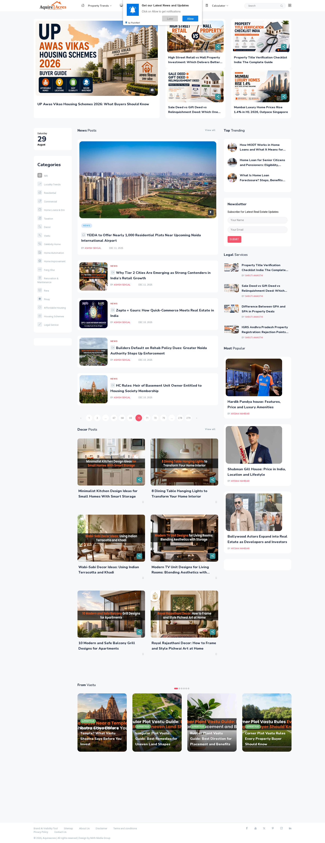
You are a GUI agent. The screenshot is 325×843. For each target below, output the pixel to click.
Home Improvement (54, 261)
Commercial (50, 201)
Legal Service (51, 324)
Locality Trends (52, 184)
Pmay (47, 299)
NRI (46, 175)
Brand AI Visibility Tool (46, 828)
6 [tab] (188, 688)
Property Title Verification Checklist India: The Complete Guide (264, 270)
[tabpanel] (102, 722)
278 (180, 418)
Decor (47, 227)
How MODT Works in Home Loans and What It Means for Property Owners (261, 150)
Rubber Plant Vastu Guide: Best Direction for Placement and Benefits (211, 738)
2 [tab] (179, 688)
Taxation (48, 218)
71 (147, 418)
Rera (46, 290)
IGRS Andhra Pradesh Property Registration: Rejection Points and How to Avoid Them (265, 332)
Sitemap (68, 828)
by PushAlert (134, 22)
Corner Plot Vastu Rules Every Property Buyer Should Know (265, 738)
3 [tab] (181, 688)
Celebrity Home (52, 244)
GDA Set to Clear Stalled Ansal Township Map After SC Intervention (95, 104)
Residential (50, 193)
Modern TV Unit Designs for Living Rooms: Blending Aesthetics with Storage (180, 572)
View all (210, 130)
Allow (190, 18)
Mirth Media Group (100, 838)
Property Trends (98, 6)
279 (188, 418)
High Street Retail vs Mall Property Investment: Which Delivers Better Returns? (194, 62)
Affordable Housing (55, 307)
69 (130, 418)
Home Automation (54, 252)
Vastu (47, 235)
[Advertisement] (184, 787)
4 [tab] (184, 688)
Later (170, 18)
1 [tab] (176, 688)
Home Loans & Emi (54, 210)
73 (163, 418)
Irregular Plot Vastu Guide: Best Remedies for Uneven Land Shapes (156, 738)
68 (122, 418)
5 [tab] (186, 688)
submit (234, 239)
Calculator (218, 6)
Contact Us (60, 832)
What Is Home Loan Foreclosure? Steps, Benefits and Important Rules (261, 180)
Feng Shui (49, 270)
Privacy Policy (41, 832)
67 (114, 418)
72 (155, 418)
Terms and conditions (125, 828)
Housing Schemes (54, 316)
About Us (84, 828)
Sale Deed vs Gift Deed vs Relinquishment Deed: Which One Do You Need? (193, 112)
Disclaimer (101, 828)
